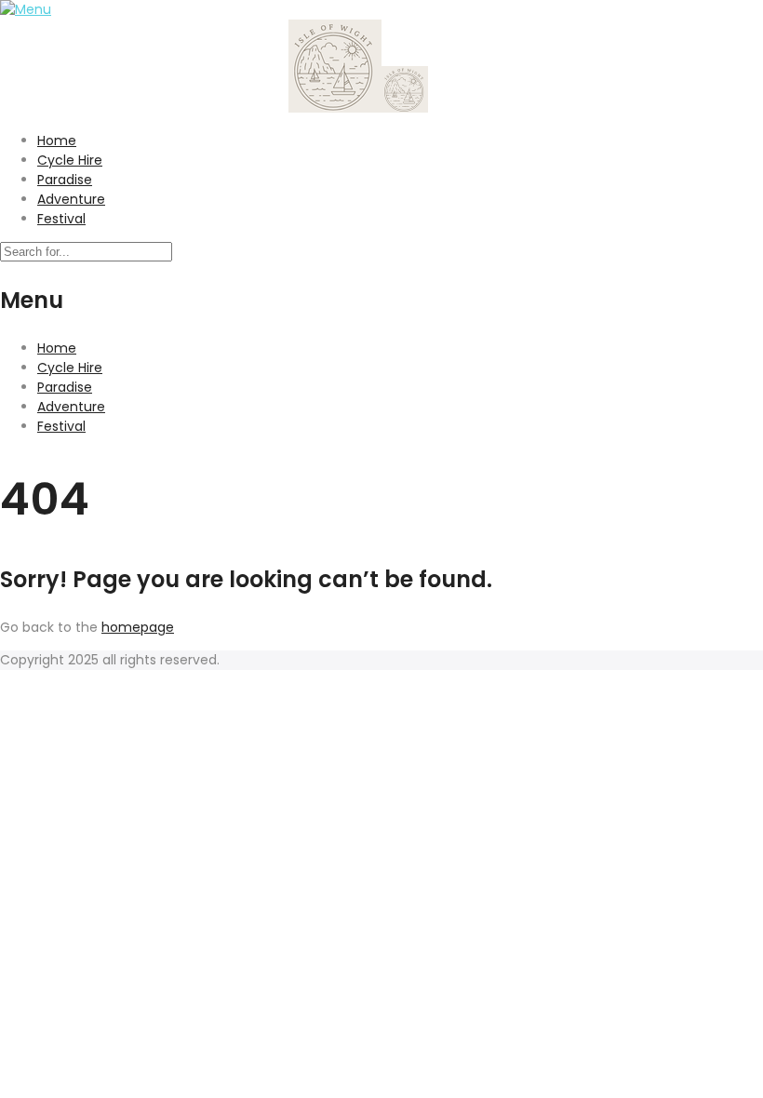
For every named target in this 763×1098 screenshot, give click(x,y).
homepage (137, 627)
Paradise (64, 179)
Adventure (71, 199)
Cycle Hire (69, 160)
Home (56, 140)
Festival (61, 218)
